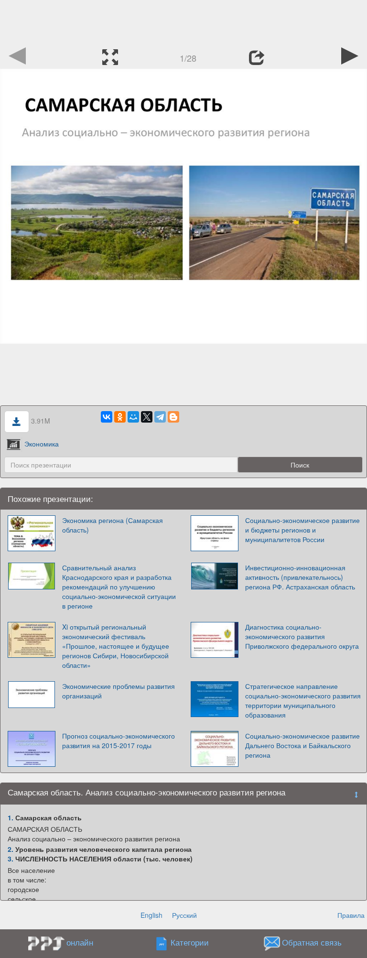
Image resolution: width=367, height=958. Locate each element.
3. (10, 858)
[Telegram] (160, 417)
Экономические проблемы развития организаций (118, 690)
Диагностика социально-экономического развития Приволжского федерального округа (302, 636)
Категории (190, 942)
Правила (351, 915)
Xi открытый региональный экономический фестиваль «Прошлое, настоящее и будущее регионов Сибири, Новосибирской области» (115, 646)
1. (10, 817)
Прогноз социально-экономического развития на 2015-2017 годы (118, 740)
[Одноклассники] (120, 417)
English (151, 915)
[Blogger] (173, 417)
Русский (184, 915)
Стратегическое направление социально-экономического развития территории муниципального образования (303, 700)
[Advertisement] (183, 21)
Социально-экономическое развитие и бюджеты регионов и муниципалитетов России (302, 529)
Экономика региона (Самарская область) (112, 524)
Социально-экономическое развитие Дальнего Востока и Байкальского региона (302, 745)
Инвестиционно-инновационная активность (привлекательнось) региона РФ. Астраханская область (300, 577)
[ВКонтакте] (106, 417)
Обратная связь (312, 942)
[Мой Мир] (133, 417)
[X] (146, 417)
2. (10, 849)
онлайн (79, 942)
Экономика (41, 443)
